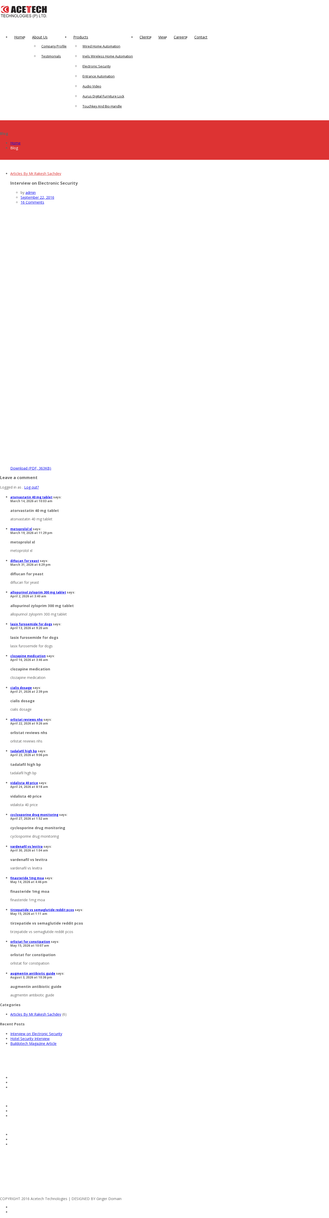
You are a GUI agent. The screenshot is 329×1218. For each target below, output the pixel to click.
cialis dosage (21, 688)
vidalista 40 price (24, 783)
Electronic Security (97, 66)
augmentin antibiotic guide (32, 973)
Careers (180, 37)
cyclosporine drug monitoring (34, 815)
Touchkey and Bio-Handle (102, 106)
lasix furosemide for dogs (31, 624)
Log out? (31, 487)
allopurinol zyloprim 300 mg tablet (38, 592)
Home (19, 37)
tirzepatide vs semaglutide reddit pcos (42, 910)
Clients (145, 37)
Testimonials (51, 56)
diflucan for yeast (24, 561)
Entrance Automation (99, 76)
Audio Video (92, 86)
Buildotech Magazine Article (33, 1043)
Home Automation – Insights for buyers (43, 1106)
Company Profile (54, 46)
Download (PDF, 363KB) (30, 468)
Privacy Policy (21, 1139)
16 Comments (32, 202)
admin (30, 192)
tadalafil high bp (23, 751)
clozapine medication (28, 656)
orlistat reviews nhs (26, 719)
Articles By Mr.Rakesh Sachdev (35, 173)
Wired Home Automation (101, 46)
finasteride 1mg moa (27, 878)
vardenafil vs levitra (26, 846)
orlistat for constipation (30, 942)
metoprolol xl (21, 529)
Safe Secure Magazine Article (34, 1087)
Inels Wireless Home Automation (108, 56)
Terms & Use (21, 1144)
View (162, 37)
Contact (200, 37)
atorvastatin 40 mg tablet (31, 497)
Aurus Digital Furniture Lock (103, 96)
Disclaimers (20, 1134)
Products (80, 37)
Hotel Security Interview (30, 1038)
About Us (40, 37)
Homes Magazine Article (30, 1082)
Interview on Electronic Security (36, 1033)
